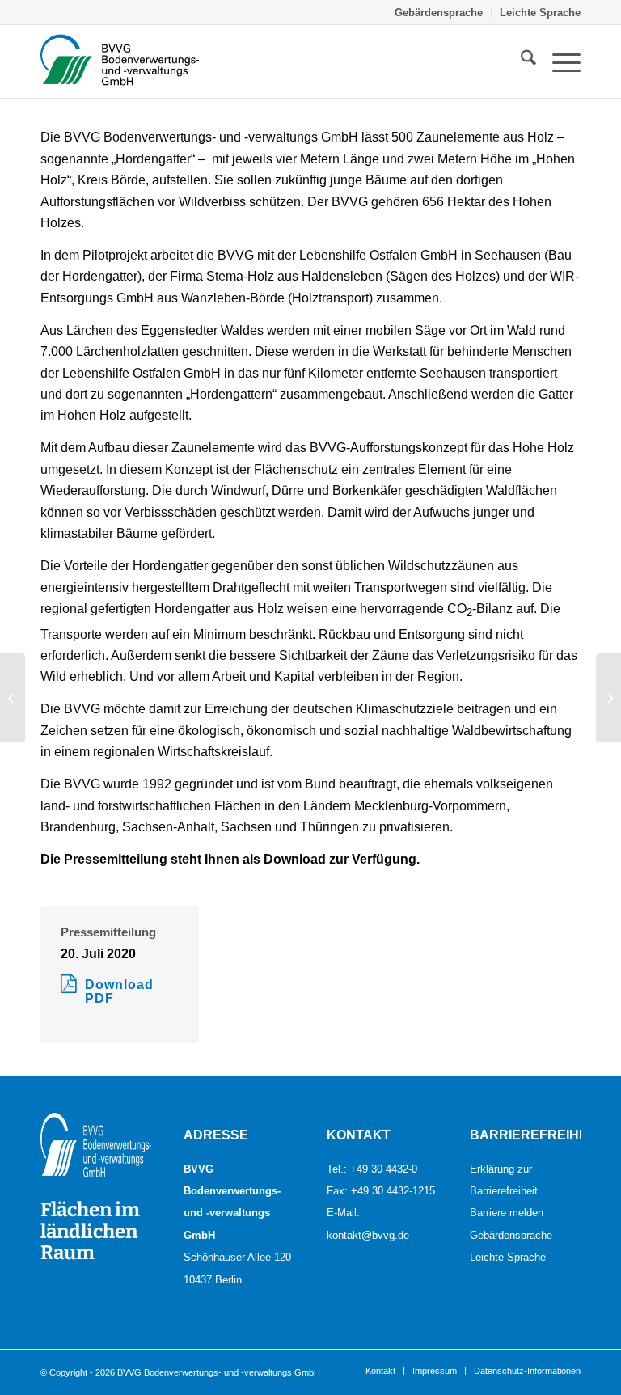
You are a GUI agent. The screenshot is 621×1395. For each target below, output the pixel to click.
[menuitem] (439, 12)
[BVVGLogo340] (119, 61)
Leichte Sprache (540, 12)
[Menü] (558, 61)
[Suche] (520, 61)
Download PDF (119, 992)
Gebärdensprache (439, 12)
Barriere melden (506, 1212)
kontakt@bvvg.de (368, 1234)
